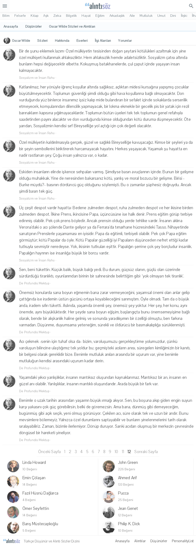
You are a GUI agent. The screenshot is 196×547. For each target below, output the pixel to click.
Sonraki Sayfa (146, 452)
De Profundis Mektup (34, 283)
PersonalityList (183, 541)
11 (123, 452)
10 (116, 452)
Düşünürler (158, 541)
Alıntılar (140, 541)
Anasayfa (122, 541)
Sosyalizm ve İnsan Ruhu (37, 78)
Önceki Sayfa (49, 452)
